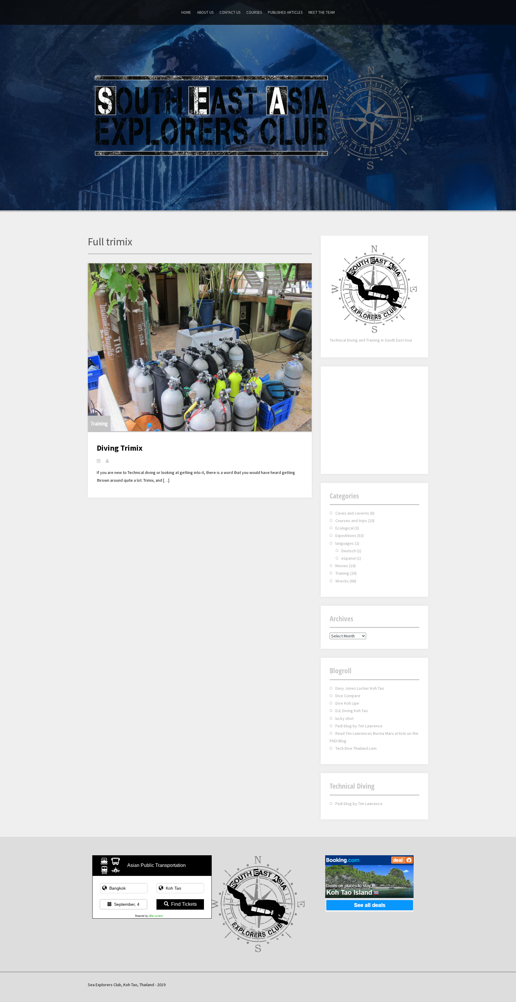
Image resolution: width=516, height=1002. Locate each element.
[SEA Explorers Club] (258, 117)
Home (186, 12)
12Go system (155, 915)
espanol (348, 558)
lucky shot (344, 718)
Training (99, 423)
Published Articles (285, 12)
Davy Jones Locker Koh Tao (359, 688)
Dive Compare (347, 695)
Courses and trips (351, 520)
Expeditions (345, 535)
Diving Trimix (119, 448)
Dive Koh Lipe (347, 703)
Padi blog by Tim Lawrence (359, 726)
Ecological (344, 528)
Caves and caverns (352, 513)
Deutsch (348, 550)
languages (344, 543)
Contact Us (229, 12)
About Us (205, 12)
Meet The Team (321, 12)
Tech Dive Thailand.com (356, 748)
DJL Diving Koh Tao (351, 710)
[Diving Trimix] (200, 347)
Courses (254, 12)
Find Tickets (184, 904)
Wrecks (342, 581)
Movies (341, 565)
